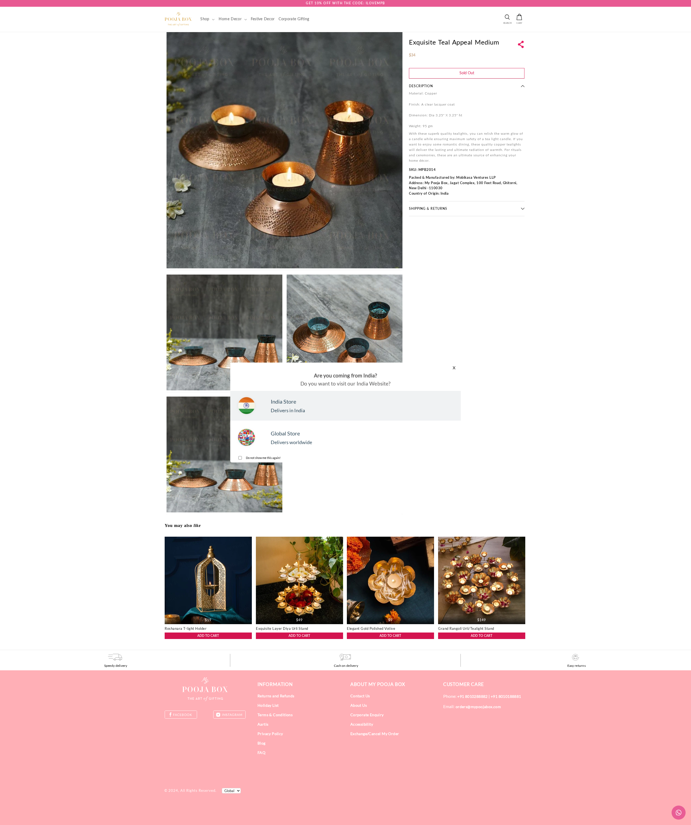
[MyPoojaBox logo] (178, 19)
